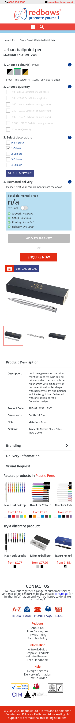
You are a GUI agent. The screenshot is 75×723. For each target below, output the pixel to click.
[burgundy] (46, 516)
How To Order (37, 678)
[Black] (30, 516)
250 (21, 110)
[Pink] (17, 516)
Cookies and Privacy (18, 714)
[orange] (34, 516)
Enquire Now (39, 257)
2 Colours (16, 153)
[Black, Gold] (25, 72)
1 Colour (16, 148)
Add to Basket (39, 238)
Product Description (22, 362)
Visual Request (18, 466)
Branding (13, 445)
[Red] (13, 516)
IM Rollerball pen (40, 556)
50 (20, 98)
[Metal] (17, 72)
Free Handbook (37, 660)
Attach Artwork (20, 173)
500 (21, 116)
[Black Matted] (41, 566)
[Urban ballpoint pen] (37, 294)
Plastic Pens (45, 475)
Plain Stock (17, 142)
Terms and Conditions (54, 711)
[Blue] (42, 516)
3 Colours (16, 159)
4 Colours (16, 164)
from (15, 512)
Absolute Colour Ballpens (40, 505)
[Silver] (37, 566)
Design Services (37, 671)
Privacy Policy (37, 635)
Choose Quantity (21, 129)
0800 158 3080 (16, 2)
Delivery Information (23, 456)
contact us (61, 594)
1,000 (22, 123)
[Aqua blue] (21, 516)
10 (20, 91)
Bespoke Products (38, 653)
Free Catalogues (37, 631)
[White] (5, 516)
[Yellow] (25, 516)
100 (21, 104)
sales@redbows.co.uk (60, 2)
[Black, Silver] (10, 72)
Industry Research (38, 656)
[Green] (50, 516)
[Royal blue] (9, 516)
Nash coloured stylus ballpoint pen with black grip (15, 556)
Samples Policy (37, 638)
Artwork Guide (37, 649)
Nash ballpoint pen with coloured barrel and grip (15, 505)
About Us (37, 628)
